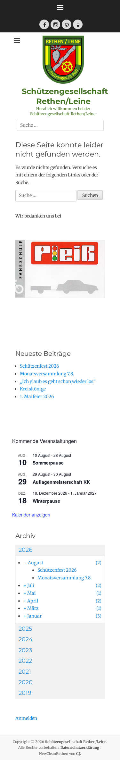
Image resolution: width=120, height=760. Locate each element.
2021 (25, 671)
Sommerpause (48, 462)
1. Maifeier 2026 (37, 396)
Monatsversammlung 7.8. (47, 374)
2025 (25, 628)
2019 (25, 692)
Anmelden (26, 718)
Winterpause (46, 501)
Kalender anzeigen (31, 514)
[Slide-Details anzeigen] (60, 276)
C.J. (78, 753)
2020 (26, 682)
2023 (25, 650)
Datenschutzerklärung (79, 747)
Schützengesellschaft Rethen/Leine (75, 741)
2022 (25, 660)
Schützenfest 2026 (39, 366)
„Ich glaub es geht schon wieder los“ (58, 381)
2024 (26, 639)
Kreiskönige (33, 389)
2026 (25, 549)
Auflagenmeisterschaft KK (61, 482)
